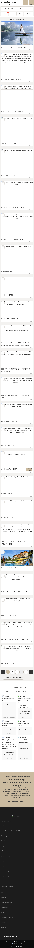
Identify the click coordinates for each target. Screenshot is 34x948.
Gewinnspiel (4, 836)
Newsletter (4, 841)
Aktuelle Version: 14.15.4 (16, 946)
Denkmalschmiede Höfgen (12, 207)
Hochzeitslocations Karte (8, 826)
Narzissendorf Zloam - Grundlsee (16, 47)
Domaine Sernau (8, 175)
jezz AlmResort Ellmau (11, 79)
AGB (2, 912)
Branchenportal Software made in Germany (14, 943)
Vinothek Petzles (8, 143)
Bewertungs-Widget (7, 886)
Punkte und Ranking (7, 876)
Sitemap (3, 927)
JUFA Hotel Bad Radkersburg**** (25, 747)
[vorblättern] (28, 33)
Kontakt (3, 897)
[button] (3, 672)
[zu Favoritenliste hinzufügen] (3, 23)
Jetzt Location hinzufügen (17, 802)
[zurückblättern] (5, 33)
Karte (13, 14)
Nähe (20, 14)
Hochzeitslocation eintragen (9, 866)
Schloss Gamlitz (9, 729)
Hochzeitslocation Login (10, 936)
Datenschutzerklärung (7, 917)
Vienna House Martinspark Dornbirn (25, 712)
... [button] (21, 672)
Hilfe (2, 851)
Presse (3, 922)
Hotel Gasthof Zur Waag (12, 111)
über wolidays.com (6, 902)
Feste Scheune (7, 663)
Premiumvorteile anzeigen (9, 871)
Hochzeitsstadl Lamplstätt (13, 239)
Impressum (4, 907)
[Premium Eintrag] (30, 688)
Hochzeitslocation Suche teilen (14, 677)
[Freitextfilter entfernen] (25, 3)
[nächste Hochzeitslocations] (31, 672)
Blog (2, 846)
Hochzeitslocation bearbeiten (9, 861)
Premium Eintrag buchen (8, 881)
